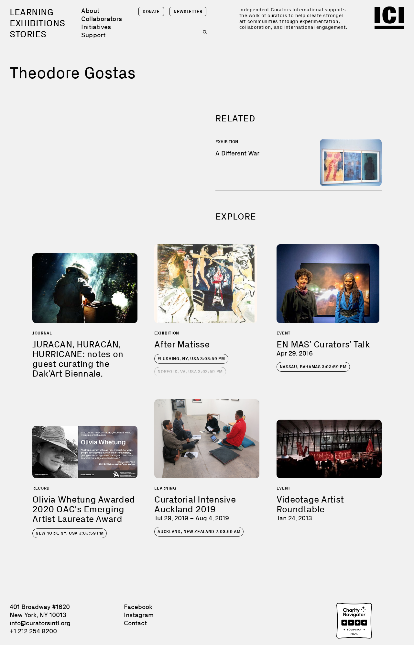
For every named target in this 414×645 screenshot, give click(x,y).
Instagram (139, 615)
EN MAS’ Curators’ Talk (323, 344)
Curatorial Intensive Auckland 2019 (195, 504)
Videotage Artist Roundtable (310, 504)
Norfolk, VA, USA (190, 371)
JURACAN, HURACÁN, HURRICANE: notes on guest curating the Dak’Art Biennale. (77, 359)
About (90, 11)
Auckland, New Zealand (199, 531)
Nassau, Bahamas (313, 366)
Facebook (138, 607)
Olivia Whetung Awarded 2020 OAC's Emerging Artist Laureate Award (83, 509)
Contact (135, 623)
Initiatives (96, 27)
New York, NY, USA (70, 533)
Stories (28, 34)
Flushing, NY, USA (191, 358)
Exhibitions (37, 23)
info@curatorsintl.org (40, 623)
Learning (31, 12)
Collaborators (101, 19)
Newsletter (188, 11)
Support (93, 35)
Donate (151, 11)
